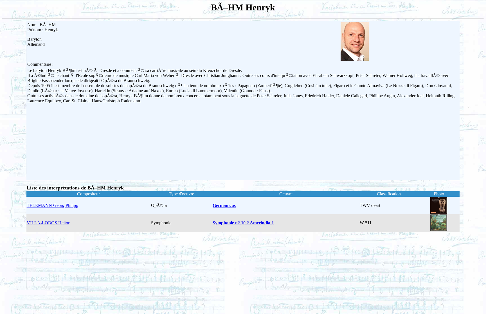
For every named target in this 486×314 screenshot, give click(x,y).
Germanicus (224, 205)
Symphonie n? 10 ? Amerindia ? (243, 222)
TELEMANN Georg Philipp (52, 205)
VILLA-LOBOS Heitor (48, 222)
